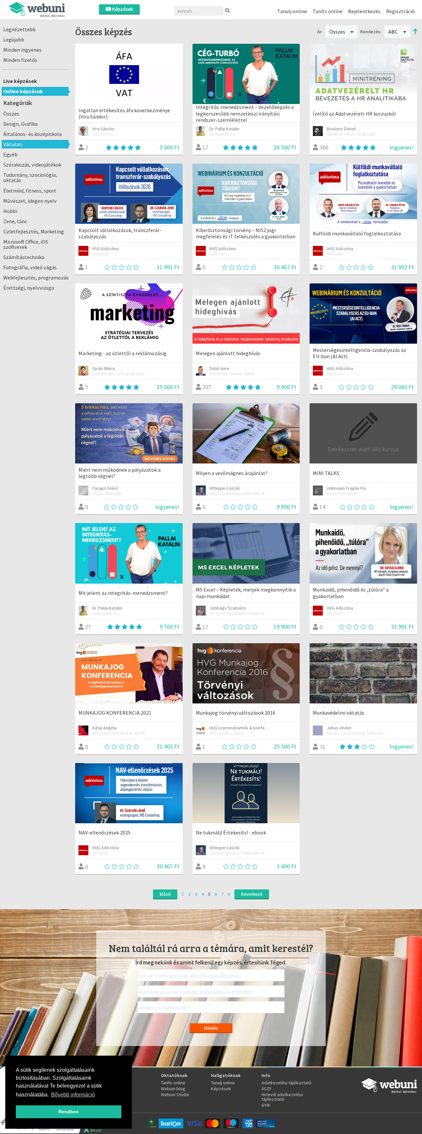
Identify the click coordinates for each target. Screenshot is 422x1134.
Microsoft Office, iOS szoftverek (25, 244)
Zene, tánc (15, 221)
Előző (165, 894)
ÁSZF (266, 1089)
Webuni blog (173, 1089)
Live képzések (20, 81)
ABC (393, 31)
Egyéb (10, 154)
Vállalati (12, 144)
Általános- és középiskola (32, 134)
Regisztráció (400, 11)
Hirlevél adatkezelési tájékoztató (282, 1097)
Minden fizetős (20, 60)
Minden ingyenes (22, 49)
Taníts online (328, 11)
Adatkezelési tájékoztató (286, 1083)
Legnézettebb (19, 29)
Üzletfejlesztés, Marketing (33, 231)
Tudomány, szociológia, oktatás (30, 177)
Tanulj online (292, 11)
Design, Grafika (20, 123)
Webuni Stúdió (175, 1094)
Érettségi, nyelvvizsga (28, 287)
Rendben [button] (68, 1111)
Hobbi (10, 211)
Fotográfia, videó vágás (30, 267)
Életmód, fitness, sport (29, 190)
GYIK (265, 1105)
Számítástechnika (23, 257)
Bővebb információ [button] (73, 1094)
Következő (251, 894)
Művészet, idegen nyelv (30, 201)
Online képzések (23, 91)
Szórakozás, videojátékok (32, 164)
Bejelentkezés (364, 11)
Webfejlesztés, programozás (36, 277)
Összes (11, 113)
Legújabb (13, 39)
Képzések (122, 9)
